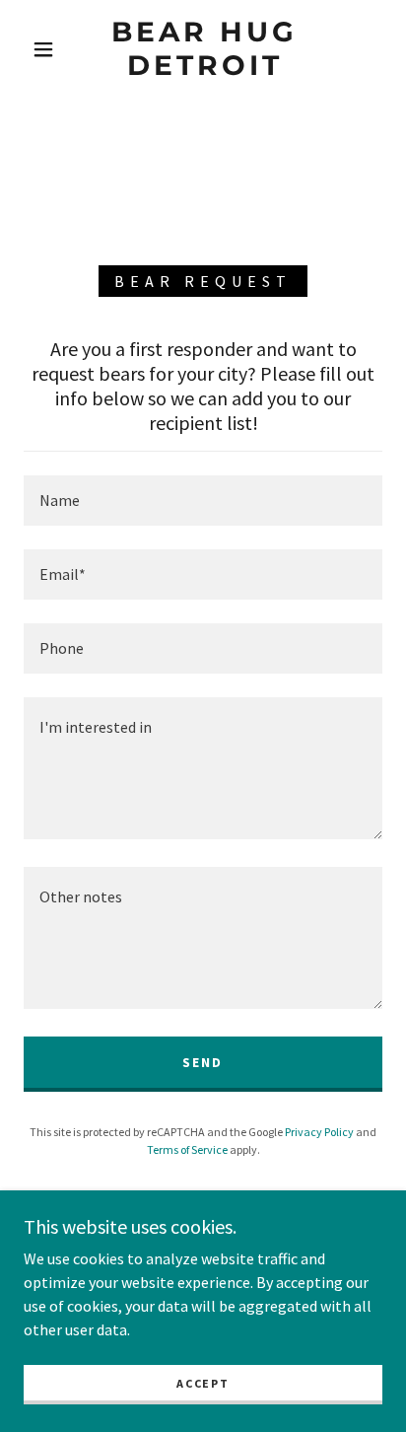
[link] (205, 49)
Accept (202, 1383)
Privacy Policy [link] (319, 1131)
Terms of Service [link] (187, 1149)
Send (202, 1062)
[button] (43, 49)
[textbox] (203, 500)
